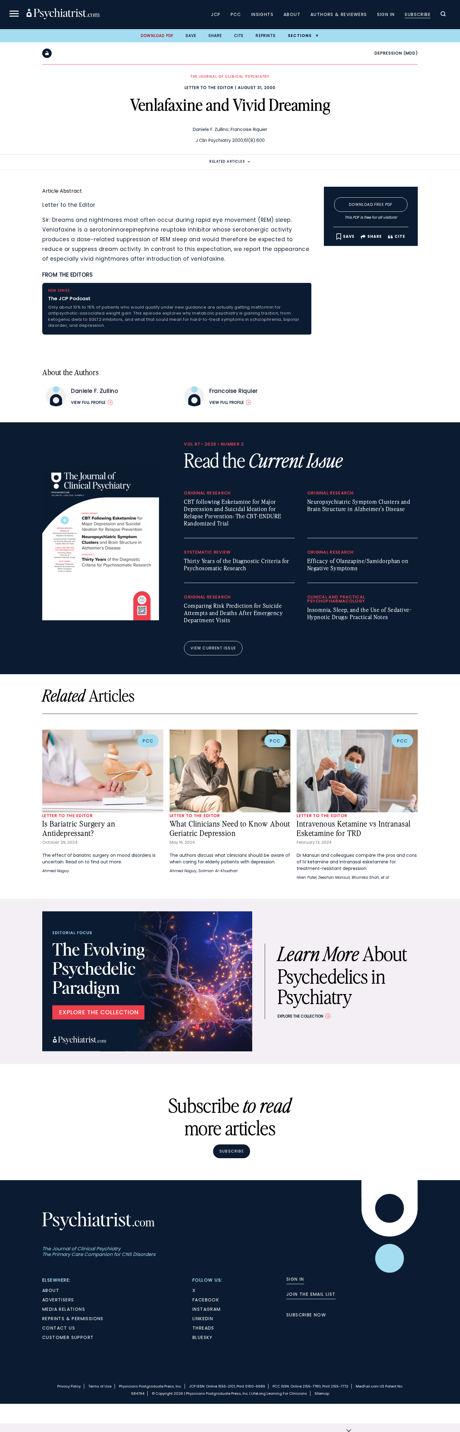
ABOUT (50, 1290)
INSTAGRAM (206, 1309)
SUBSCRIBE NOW (306, 1315)
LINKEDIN (202, 1318)
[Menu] (14, 14)
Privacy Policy (69, 1386)
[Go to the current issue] (100, 619)
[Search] (443, 14)
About (292, 14)
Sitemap (321, 1393)
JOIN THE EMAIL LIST (311, 1294)
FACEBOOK (205, 1300)
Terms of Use (99, 1386)
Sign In (386, 14)
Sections (300, 35)
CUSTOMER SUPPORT (68, 1337)
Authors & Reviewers (338, 14)
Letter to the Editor (209, 88)
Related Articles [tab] (227, 161)
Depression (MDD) (396, 53)
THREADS (203, 1328)
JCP (215, 14)
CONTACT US (58, 1328)
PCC (236, 14)
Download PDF (157, 35)
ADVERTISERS (58, 1300)
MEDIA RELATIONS (63, 1309)
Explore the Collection (300, 1016)
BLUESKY (202, 1337)
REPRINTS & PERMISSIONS (73, 1318)
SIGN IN (295, 1279)
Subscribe (418, 14)
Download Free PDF (370, 204)
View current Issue (213, 648)
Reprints (266, 35)
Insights (262, 14)
